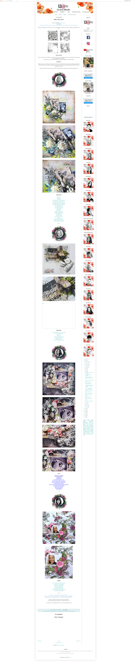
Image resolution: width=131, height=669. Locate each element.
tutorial (84, 425)
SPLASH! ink (87, 422)
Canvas (88, 423)
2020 (85, 358)
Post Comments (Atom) (60, 645)
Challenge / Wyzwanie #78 (89, 401)
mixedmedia (91, 426)
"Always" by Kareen (88, 391)
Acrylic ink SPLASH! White (58, 588)
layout (92, 420)
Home (56, 14)
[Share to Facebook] (66, 609)
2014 (85, 414)
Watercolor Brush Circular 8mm (59, 220)
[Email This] (63, 609)
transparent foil (73, 611)
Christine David (56, 611)
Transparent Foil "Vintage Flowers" (58, 201)
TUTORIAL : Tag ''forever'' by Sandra (89, 373)
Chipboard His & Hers (58, 213)
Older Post (78, 640)
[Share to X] (65, 609)
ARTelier (70, 596)
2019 (85, 360)
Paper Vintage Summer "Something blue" (59, 200)
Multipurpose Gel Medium (59, 475)
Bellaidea (88, 428)
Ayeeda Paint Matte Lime (59, 205)
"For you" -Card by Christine (89, 380)
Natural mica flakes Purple (59, 587)
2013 (85, 415)
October (86, 364)
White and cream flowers (59, 216)
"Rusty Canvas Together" (88, 398)
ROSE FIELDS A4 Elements (59, 483)
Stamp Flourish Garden (59, 211)
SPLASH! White (59, 478)
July (86, 368)
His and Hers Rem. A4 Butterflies (58, 485)
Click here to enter (88, 77)
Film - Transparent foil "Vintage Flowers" (58, 582)
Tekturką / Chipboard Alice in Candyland (58, 589)
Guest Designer (88, 421)
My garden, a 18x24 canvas (89, 390)
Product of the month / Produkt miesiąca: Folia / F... (89, 378)
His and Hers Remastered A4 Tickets (59, 204)
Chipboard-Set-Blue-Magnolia (59, 336)
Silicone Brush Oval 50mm (58, 218)
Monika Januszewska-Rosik (63, 611)
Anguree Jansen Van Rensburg (49, 611)
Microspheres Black (59, 215)
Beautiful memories (88, 396)
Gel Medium (59, 199)
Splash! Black (59, 210)
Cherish (86, 399)
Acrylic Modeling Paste (59, 476)
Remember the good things (89, 393)
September (86, 365)
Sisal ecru (58, 217)
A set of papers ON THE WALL (59, 590)
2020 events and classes (72, 14)
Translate (91, 31)
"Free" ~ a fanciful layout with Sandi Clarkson (88, 389)
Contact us (65, 14)
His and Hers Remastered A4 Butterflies (59, 203)
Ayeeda (89, 427)
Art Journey (89, 433)
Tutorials (60, 14)
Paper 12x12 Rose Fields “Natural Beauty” (59, 482)
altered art (91, 425)
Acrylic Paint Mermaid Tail (58, 207)
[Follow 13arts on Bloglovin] (88, 117)
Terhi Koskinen (88, 429)
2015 (85, 412)
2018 (85, 408)
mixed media (86, 420)
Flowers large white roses (59, 486)
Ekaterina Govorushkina (89, 431)
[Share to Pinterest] (66, 609)
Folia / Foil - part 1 (88, 381)
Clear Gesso (59, 196)
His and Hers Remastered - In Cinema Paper (59, 332)
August (86, 367)
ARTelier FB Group (66, 600)
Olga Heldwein (90, 430)
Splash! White (59, 209)
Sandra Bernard (69, 611)
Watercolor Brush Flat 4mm (58, 221)
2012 (85, 417)
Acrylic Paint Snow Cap (59, 206)
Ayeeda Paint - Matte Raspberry (59, 584)
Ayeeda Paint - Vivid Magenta (59, 585)
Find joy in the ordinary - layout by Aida (88, 383)
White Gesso (59, 335)
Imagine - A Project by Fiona (88, 395)
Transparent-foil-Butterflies (59, 333)
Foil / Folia (59, 24)
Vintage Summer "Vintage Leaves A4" (59, 202)
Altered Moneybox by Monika (88, 375)
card (87, 425)
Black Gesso (59, 198)
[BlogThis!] (64, 609)
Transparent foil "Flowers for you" (58, 479)
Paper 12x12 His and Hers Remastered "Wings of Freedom (58, 484)
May (86, 371)
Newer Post (39, 640)
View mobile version (59, 642)
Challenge (91, 423)
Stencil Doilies (59, 214)
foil (58, 611)
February (86, 405)
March (86, 404)
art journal (85, 427)
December (86, 361)
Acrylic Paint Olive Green (59, 586)
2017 (85, 410)
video (84, 431)
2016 (85, 411)
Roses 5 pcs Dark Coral (59, 487)
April (86, 402)
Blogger (69, 657)
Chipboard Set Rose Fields (59, 212)
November (86, 362)
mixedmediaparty (89, 434)
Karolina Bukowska (86, 432)
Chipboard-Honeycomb (59, 337)
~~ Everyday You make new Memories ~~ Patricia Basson (89, 386)
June (86, 369)
